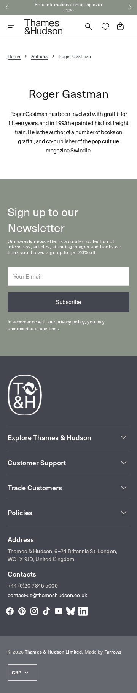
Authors (39, 56)
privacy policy (70, 321)
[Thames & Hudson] (43, 26)
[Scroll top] (128, 684)
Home (14, 56)
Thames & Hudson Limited (53, 652)
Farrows (113, 652)
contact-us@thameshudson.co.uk (47, 595)
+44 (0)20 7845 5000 (33, 585)
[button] (7, 7)
